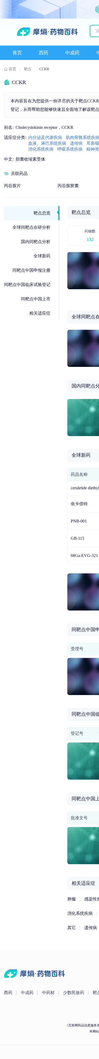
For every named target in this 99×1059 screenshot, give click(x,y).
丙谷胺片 (12, 185)
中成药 (72, 52)
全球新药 (42, 256)
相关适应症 (39, 313)
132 (90, 239)
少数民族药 (73, 992)
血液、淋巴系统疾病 (47, 143)
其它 (71, 927)
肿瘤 (71, 899)
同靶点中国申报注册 (31, 270)
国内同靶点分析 (35, 241)
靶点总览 (42, 213)
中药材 (48, 992)
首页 (17, 52)
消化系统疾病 (41, 149)
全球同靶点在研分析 (31, 227)
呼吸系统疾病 (70, 149)
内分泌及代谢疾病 (45, 137)
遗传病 (76, 143)
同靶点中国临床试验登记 (27, 284)
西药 (43, 52)
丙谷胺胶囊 (68, 185)
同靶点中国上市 (35, 299)
